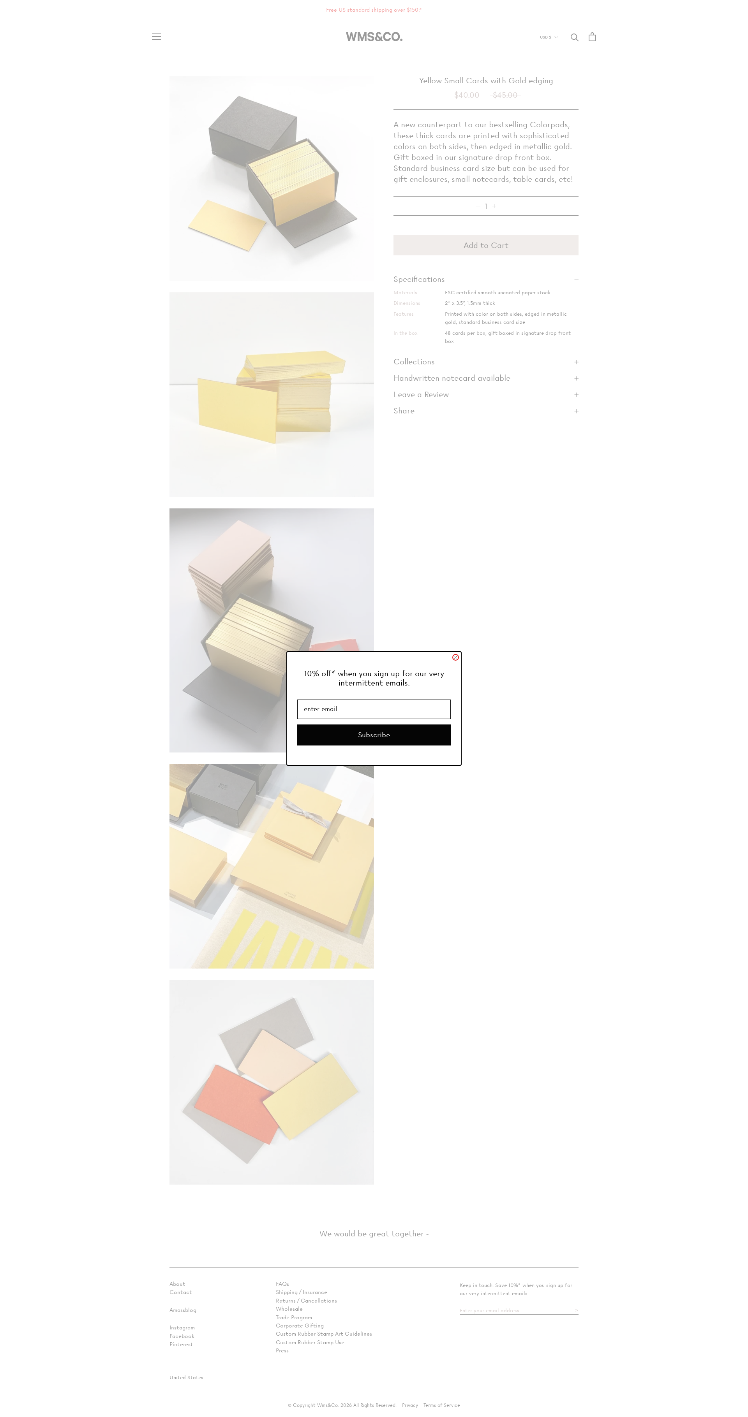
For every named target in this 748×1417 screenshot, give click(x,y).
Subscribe (374, 735)
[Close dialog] (456, 657)
